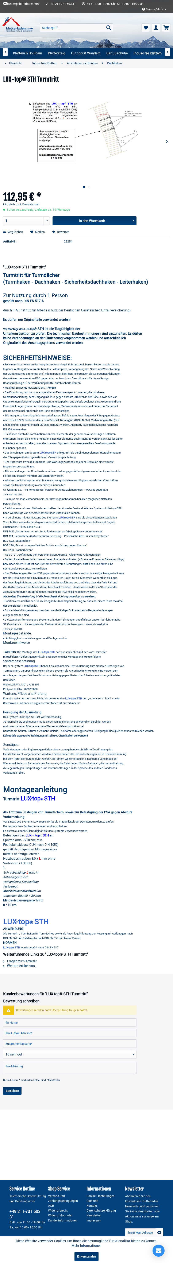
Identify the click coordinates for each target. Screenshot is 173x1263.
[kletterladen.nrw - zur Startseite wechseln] (17, 24)
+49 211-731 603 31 (62, 4)
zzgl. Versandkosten (27, 204)
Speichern (12, 1091)
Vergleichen (15, 232)
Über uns (92, 1201)
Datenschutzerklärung (101, 1210)
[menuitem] (76, 27)
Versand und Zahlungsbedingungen (63, 1198)
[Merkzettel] (145, 27)
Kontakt (91, 1206)
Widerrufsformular (60, 1215)
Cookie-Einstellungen (100, 1196)
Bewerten (62, 232)
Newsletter (93, 1215)
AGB (51, 1206)
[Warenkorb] (166, 27)
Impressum (93, 1220)
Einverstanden (86, 1256)
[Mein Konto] (156, 27)
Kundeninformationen (62, 1220)
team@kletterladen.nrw (23, 4)
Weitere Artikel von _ (21, 965)
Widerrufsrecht (58, 1210)
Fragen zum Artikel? (21, 961)
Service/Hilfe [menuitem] (154, 9)
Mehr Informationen (86, 1245)
